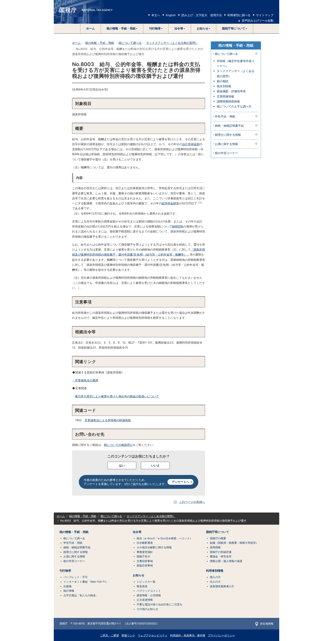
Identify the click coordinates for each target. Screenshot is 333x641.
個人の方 (215, 577)
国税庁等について (217, 532)
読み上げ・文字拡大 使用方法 (201, 15)
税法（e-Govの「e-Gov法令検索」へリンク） (165, 538)
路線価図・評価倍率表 (231, 91)
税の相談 (222, 81)
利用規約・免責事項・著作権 (187, 635)
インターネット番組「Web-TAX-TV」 (86, 581)
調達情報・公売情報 (149, 595)
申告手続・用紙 (225, 116)
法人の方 (215, 581)
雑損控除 (177, 226)
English (171, 15)
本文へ (155, 15)
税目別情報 (224, 86)
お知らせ (138, 575)
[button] (122, 28)
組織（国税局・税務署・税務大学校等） (234, 542)
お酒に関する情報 (226, 144)
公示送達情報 (145, 599)
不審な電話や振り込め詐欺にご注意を (159, 604)
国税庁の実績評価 (220, 552)
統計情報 (68, 590)
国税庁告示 (143, 556)
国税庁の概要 (218, 538)
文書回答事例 (145, 561)
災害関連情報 (225, 96)
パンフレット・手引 (75, 577)
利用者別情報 (214, 570)
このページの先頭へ (192, 502)
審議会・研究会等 (220, 556)
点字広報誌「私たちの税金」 (80, 595)
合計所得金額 (190, 144)
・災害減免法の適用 (85, 380)
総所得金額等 (170, 203)
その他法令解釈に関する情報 (154, 547)
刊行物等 (65, 570)
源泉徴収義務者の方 (222, 586)
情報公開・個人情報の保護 (226, 561)
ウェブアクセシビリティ (152, 635)
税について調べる (130, 43)
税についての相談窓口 (118, 445)
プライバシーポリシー (221, 635)
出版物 (67, 586)
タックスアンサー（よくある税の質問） (172, 43)
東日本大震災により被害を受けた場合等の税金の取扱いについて (117, 396)
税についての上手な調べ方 (234, 106)
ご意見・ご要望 (109, 635)
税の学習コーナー (226, 153)
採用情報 (215, 547)
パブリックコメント (149, 590)
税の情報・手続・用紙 (99, 43)
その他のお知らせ (147, 609)
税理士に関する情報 (228, 135)
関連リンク (128, 635)
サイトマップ (264, 15)
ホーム (90, 28)
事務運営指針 (145, 552)
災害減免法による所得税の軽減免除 (108, 420)
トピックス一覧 (146, 581)
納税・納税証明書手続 (229, 126)
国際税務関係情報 (228, 101)
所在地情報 (266, 623)
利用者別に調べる (239, 15)
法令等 (137, 532)
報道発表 (142, 586)
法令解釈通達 (145, 542)
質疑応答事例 (145, 565)
